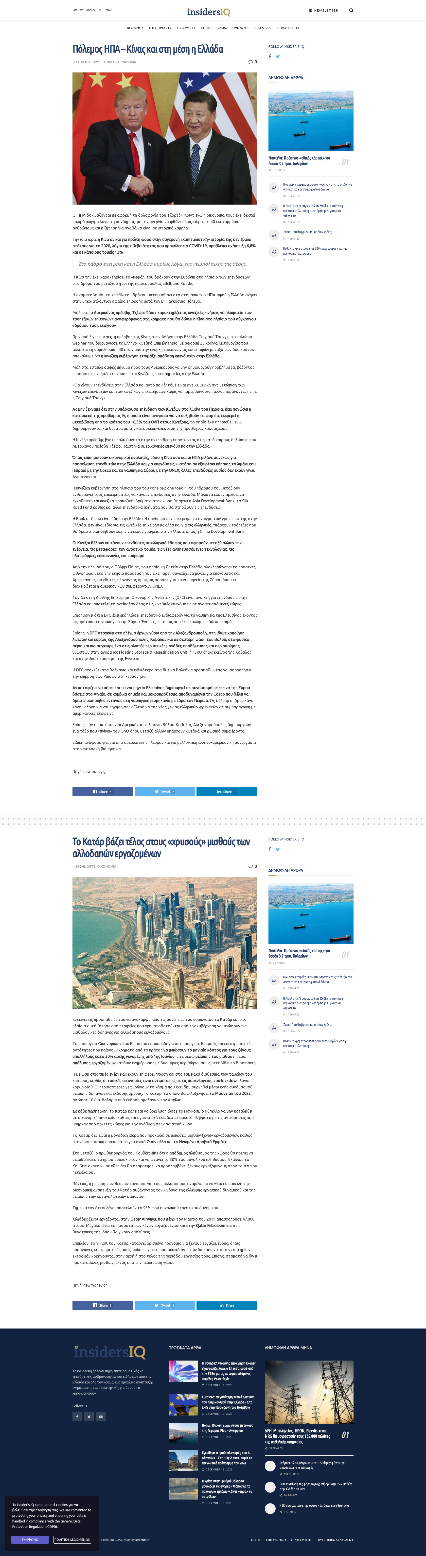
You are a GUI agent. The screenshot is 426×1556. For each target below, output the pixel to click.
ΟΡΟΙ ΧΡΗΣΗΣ (301, 1540)
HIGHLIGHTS (86, 866)
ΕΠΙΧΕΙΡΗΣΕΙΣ (160, 28)
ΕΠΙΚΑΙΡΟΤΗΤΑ (288, 28)
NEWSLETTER (325, 10)
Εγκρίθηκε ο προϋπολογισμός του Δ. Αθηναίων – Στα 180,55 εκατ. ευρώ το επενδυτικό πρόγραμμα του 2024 (227, 1458)
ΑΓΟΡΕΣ (206, 28)
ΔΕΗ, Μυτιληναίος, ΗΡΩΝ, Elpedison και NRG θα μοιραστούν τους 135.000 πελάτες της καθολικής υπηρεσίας (297, 1436)
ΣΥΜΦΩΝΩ (30, 1539)
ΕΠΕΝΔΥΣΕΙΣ (186, 28)
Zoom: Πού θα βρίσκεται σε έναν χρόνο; (307, 232)
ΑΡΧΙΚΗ (256, 1540)
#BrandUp (142, 1539)
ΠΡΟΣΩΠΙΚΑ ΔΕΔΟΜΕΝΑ (335, 1540)
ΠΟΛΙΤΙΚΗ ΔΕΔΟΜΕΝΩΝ (72, 1539)
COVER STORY (87, 62)
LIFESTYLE (262, 28)
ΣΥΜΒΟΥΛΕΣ (240, 28)
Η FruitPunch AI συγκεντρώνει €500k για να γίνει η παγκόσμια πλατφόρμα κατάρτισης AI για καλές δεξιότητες (313, 210)
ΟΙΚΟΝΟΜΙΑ (135, 28)
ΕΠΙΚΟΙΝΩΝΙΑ (276, 1540)
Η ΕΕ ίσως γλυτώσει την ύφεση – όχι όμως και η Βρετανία (314, 1505)
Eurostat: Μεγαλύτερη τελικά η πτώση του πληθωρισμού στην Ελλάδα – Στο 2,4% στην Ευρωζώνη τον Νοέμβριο (228, 1402)
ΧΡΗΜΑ (222, 28)
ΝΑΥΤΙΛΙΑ (129, 62)
